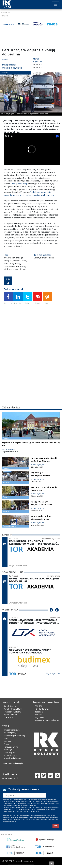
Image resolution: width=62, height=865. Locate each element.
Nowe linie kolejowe (12, 758)
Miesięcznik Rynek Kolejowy (47, 720)
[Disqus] (32, 368)
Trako (6, 744)
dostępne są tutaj (19, 183)
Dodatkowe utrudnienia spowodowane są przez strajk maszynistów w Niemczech (29, 193)
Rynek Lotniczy (10, 714)
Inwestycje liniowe (12, 729)
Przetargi (8, 749)
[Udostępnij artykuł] (18, 298)
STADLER (7, 741)
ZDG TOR (39, 706)
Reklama (38, 714)
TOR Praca (8, 717)
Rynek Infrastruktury (13, 709)
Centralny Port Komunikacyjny (10, 754)
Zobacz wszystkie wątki (12, 763)
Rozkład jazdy (10, 732)
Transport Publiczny (12, 711)
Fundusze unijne (11, 747)
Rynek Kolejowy (11, 706)
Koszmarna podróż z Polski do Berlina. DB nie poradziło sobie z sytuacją (44, 461)
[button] (51, 614)
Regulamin (39, 717)
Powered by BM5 (27, 861)
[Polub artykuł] (8, 298)
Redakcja (39, 711)
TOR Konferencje (42, 709)
